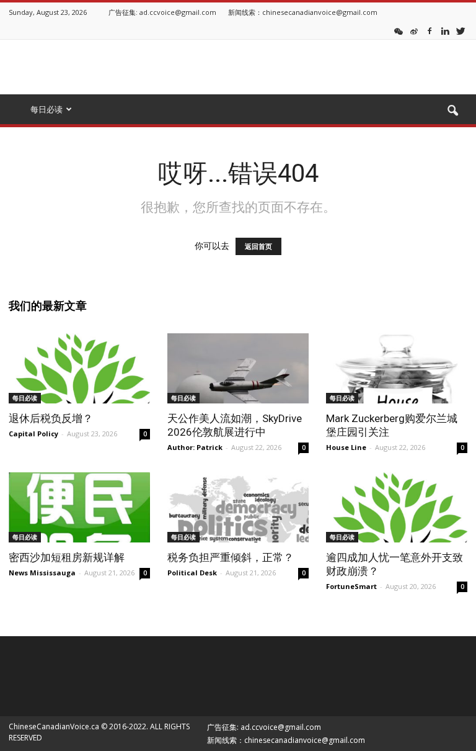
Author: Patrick (195, 447)
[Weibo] (414, 30)
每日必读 (24, 397)
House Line (346, 447)
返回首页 (258, 246)
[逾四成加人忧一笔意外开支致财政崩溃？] (396, 507)
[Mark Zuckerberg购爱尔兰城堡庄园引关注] (396, 368)
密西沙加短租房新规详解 (67, 557)
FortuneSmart (351, 586)
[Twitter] (460, 30)
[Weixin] (398, 30)
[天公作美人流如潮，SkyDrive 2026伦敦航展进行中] (238, 368)
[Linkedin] (445, 30)
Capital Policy (33, 433)
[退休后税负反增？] (79, 368)
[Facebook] (429, 30)
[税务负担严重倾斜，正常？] (238, 507)
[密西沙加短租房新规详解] (79, 507)
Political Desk (192, 572)
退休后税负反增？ (51, 418)
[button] (452, 111)
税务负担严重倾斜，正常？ (230, 557)
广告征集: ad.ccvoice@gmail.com (162, 12)
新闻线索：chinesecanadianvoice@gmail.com (302, 12)
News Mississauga (42, 572)
